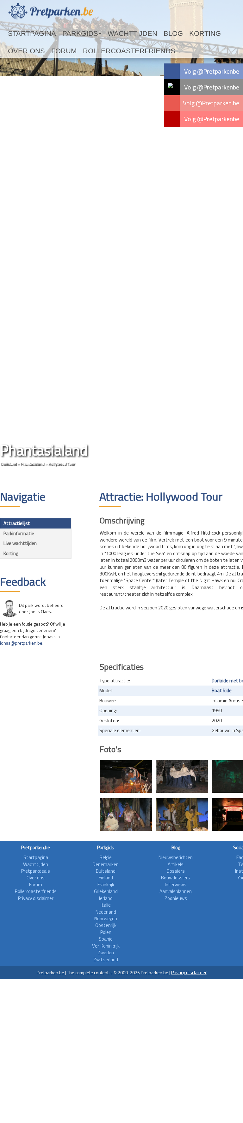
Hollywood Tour (61, 464)
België (106, 857)
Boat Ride (222, 690)
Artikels (176, 864)
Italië (106, 905)
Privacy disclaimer (35, 898)
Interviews (175, 884)
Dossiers (176, 871)
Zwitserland (105, 959)
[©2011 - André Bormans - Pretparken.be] (126, 776)
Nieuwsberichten (176, 857)
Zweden (105, 952)
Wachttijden (96, 34)
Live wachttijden (20, 543)
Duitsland (8, 464)
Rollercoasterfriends (37, 51)
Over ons (175, 34)
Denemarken (106, 864)
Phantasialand (32, 464)
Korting (148, 34)
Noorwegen (105, 918)
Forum (201, 34)
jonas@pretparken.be (21, 643)
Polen (105, 932)
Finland (106, 877)
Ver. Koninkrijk (106, 945)
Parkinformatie (18, 533)
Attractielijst (16, 523)
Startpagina (24, 34)
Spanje (106, 938)
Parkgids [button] (58, 34)
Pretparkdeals (35, 871)
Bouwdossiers (175, 877)
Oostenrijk (105, 925)
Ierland (106, 898)
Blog (125, 34)
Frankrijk (105, 884)
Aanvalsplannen (175, 891)
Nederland (106, 912)
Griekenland (106, 891)
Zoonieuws (176, 898)
